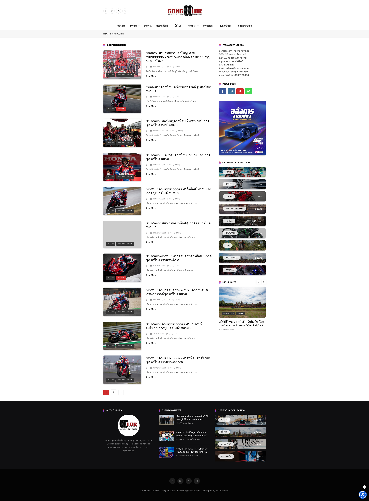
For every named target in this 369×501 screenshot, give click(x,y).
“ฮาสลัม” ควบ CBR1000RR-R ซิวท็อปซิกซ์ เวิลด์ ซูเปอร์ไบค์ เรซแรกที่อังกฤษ (178, 360)
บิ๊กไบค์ (178, 25)
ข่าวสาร (133, 25)
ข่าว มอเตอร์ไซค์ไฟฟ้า (191, 439)
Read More (151, 76)
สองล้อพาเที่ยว (245, 25)
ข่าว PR (111, 75)
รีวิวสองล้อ (208, 25)
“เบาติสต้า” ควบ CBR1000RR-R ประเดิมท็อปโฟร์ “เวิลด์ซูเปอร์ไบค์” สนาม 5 (174, 326)
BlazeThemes (222, 490)
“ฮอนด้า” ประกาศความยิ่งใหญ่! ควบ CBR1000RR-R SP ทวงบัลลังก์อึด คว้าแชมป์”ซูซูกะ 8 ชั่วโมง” (178, 57)
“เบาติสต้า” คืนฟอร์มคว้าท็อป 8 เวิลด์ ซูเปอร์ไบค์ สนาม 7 (178, 225)
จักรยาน (192, 25)
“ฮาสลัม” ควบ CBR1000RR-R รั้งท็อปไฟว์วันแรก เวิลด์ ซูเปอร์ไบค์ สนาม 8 (178, 191)
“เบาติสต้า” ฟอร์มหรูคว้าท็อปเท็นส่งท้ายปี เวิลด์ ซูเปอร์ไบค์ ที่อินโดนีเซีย (177, 123)
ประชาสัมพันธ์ (255, 313)
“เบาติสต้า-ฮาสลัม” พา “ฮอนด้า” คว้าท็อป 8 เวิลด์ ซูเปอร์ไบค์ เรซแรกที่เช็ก (179, 258)
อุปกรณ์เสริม (225, 25)
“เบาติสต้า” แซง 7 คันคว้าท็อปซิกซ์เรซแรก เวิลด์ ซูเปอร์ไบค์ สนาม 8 (178, 157)
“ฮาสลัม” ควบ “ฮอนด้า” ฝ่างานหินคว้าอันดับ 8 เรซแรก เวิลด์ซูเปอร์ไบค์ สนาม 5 (177, 292)
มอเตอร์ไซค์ (162, 25)
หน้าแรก (121, 25)
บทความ (148, 25)
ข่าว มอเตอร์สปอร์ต (125, 75)
